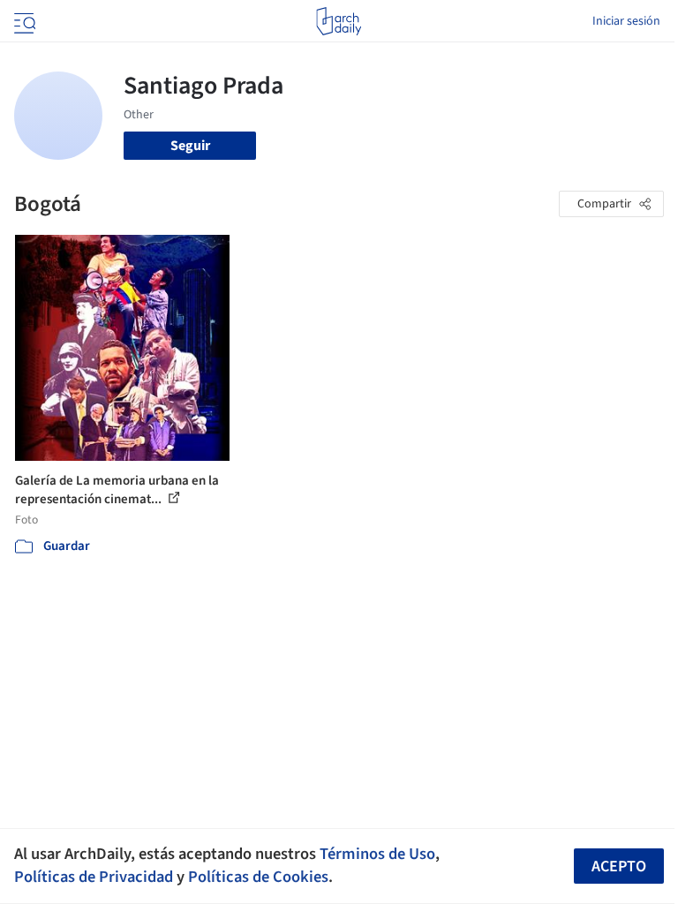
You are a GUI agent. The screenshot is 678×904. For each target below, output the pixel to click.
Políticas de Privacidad (93, 876)
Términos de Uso (377, 853)
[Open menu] (23, 21)
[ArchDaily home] (338, 21)
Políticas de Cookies (258, 876)
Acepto (618, 866)
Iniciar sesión (626, 21)
